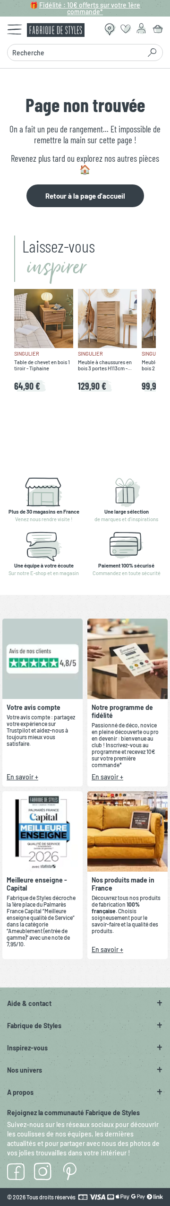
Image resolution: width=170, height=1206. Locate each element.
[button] (85, 1003)
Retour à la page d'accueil (85, 196)
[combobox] (77, 52)
